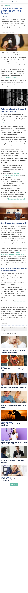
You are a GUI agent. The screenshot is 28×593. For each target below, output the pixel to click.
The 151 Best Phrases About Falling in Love (13, 369)
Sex (2, 385)
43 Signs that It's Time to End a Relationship (11, 424)
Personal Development (6, 477)
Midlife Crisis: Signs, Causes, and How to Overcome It (13, 479)
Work (2, 459)
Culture (2, 5)
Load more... (14, 484)
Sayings (3, 367)
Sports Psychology (5, 440)
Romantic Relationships (6, 404)
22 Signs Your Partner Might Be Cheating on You (14, 406)
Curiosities (7, 5)
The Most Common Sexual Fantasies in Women (13, 388)
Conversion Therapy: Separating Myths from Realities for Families (13, 351)
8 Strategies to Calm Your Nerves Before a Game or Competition (14, 443)
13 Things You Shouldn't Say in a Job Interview (12, 461)
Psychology (4, 349)
